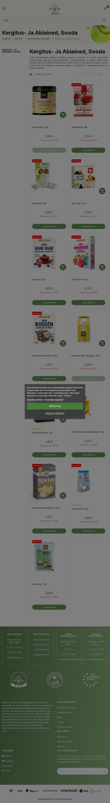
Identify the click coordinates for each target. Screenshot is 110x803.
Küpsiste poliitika (35, 399)
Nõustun (55, 406)
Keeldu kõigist (55, 413)
